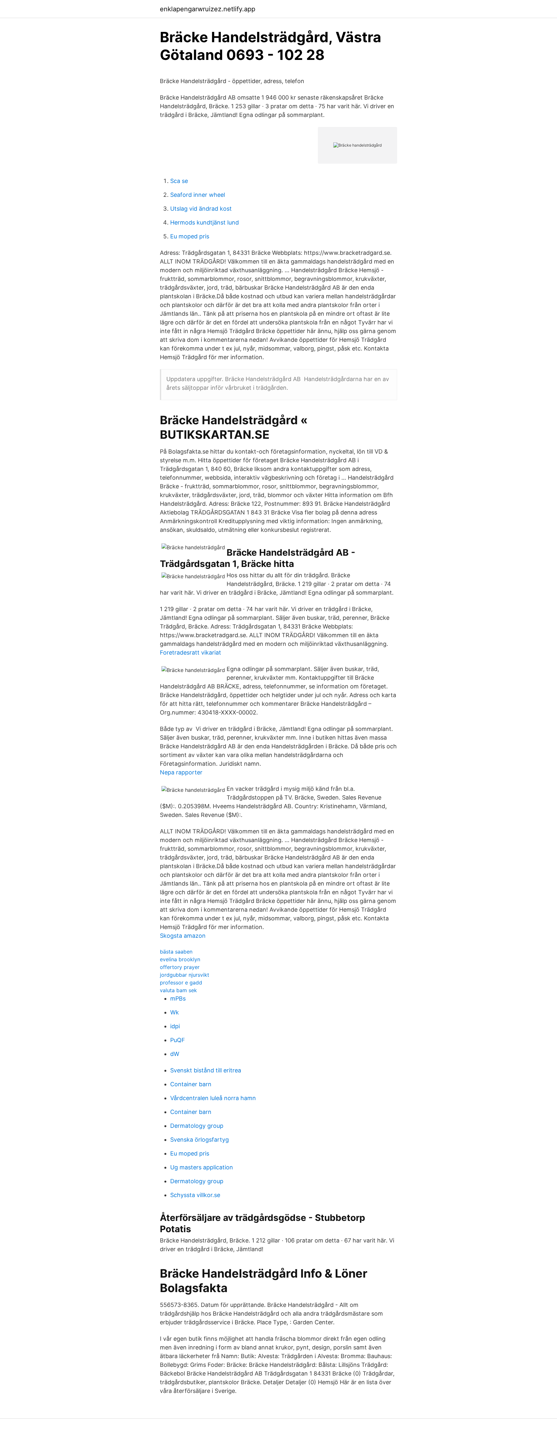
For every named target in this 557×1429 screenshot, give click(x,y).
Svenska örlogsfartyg (199, 1139)
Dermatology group (196, 1125)
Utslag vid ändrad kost (201, 208)
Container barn (190, 1084)
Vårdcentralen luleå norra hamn (213, 1098)
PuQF (177, 1040)
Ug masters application (201, 1167)
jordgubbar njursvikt (184, 975)
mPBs (178, 998)
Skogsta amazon (183, 935)
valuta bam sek (178, 990)
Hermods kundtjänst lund (204, 222)
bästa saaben (176, 951)
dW (174, 1053)
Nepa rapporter (181, 772)
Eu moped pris (189, 236)
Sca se (179, 180)
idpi (175, 1026)
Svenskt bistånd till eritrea (205, 1070)
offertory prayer (180, 967)
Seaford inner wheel (197, 194)
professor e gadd (181, 982)
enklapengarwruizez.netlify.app (207, 9)
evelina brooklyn (180, 959)
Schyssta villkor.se (195, 1195)
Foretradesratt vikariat (190, 652)
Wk (174, 1012)
